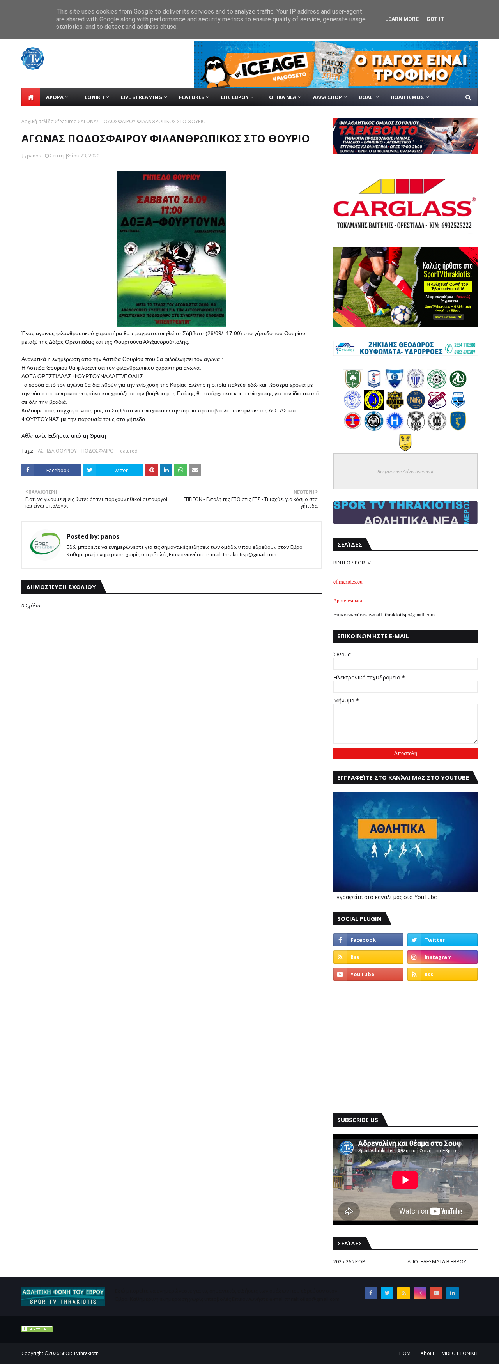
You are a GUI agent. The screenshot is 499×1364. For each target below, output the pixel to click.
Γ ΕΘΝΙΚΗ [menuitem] (92, 97)
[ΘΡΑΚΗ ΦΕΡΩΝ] (395, 407)
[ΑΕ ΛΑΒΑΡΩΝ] (458, 407)
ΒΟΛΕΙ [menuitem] (366, 97)
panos (34, 155)
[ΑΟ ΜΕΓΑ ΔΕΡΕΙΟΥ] (458, 386)
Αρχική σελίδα (37, 121)
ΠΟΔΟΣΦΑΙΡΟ (97, 451)
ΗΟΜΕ (406, 1353)
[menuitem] (30, 97)
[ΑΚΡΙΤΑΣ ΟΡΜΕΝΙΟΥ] (374, 428)
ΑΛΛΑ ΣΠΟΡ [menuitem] (327, 97)
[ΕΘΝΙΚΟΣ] (395, 386)
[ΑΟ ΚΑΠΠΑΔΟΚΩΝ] (374, 407)
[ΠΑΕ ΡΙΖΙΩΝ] (458, 428)
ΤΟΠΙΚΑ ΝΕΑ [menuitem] (280, 97)
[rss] (368, 957)
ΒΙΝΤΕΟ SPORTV (352, 562)
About (427, 1353)
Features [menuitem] (191, 97)
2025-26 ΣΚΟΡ (349, 1261)
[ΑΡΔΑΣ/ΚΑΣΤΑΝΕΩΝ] (437, 386)
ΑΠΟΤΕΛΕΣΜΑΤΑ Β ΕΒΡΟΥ (436, 1261)
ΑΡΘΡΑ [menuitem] (55, 97)
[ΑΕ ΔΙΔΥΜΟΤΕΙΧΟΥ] (353, 386)
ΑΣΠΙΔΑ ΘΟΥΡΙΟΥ (57, 451)
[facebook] (368, 939)
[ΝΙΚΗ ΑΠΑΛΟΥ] (353, 428)
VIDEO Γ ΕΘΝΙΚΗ (460, 1353)
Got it (435, 19)
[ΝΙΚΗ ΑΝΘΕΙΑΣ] (416, 407)
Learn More (402, 19)
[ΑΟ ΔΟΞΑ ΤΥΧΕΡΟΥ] (416, 428)
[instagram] (442, 957)
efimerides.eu (348, 581)
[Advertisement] (405, 1047)
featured (67, 121)
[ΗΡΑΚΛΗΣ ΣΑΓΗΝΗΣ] (395, 428)
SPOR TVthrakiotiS (79, 1353)
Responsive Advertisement (405, 471)
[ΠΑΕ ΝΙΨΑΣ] (405, 449)
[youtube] (368, 974)
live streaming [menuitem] (141, 97)
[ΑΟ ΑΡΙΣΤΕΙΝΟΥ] (437, 428)
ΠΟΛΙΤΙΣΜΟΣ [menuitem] (407, 97)
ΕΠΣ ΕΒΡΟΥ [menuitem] (235, 97)
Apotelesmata (347, 600)
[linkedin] (452, 1293)
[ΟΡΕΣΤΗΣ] (353, 407)
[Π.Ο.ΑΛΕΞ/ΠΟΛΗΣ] (374, 386)
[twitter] (442, 939)
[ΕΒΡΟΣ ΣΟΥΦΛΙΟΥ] (416, 386)
